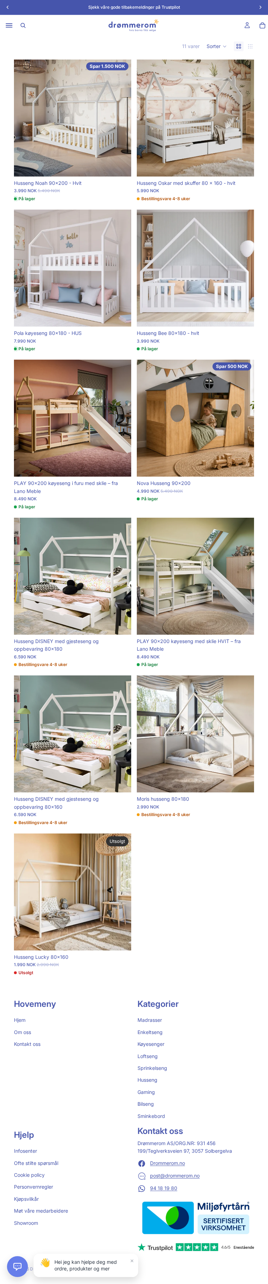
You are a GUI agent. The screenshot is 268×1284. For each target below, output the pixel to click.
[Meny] (9, 25)
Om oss (22, 1032)
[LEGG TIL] (120, 165)
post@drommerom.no (175, 1176)
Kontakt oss (27, 1044)
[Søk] (23, 25)
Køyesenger (150, 1044)
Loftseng (147, 1056)
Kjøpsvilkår (26, 1199)
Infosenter (25, 1151)
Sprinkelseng (152, 1068)
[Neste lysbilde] (120, 118)
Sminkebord (151, 1116)
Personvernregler (33, 1187)
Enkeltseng (150, 1032)
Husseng (147, 1080)
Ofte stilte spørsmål (36, 1163)
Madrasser (149, 1020)
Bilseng (145, 1104)
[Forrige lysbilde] (24, 118)
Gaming (146, 1092)
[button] (217, 46)
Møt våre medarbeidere (41, 1211)
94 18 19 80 (163, 1188)
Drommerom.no (167, 1163)
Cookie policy (29, 1175)
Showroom (26, 1223)
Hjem (19, 1020)
